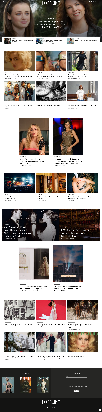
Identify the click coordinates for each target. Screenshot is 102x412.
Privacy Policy (50, 410)
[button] (49, 385)
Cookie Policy (56, 410)
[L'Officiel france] (51, 3)
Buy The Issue (91, 1)
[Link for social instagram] (52, 407)
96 (54, 366)
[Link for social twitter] (47, 407)
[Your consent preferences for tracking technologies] (100, 410)
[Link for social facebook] (49, 407)
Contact (44, 410)
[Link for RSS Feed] (54, 407)
